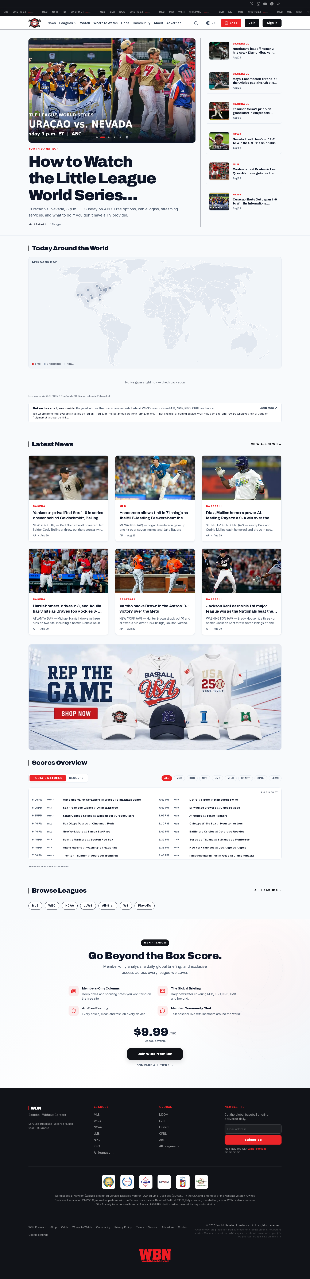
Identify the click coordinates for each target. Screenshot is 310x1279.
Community (141, 23)
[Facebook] (272, 4)
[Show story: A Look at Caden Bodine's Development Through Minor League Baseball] (114, 137)
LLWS (275, 778)
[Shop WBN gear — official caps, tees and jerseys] (155, 697)
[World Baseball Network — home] (34, 23)
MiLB (231, 778)
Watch (85, 23)
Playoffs (144, 905)
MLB (48, 396)
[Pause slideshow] (127, 137)
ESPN (55, 396)
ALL (166, 778)
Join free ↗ (268, 408)
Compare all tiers (155, 1065)
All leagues (268, 890)
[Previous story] (35, 90)
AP (34, 535)
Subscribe (253, 1139)
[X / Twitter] (252, 4)
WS (125, 905)
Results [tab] (76, 778)
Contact (183, 1227)
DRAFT (245, 778)
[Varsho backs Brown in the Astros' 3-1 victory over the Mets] (155, 592)
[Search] (196, 23)
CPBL (260, 778)
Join (251, 22)
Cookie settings (38, 1234)
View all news (266, 444)
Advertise (173, 23)
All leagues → (104, 1152)
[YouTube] (265, 4)
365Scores (62, 866)
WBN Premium (257, 1148)
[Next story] (188, 90)
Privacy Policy (123, 1227)
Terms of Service (147, 1227)
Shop (53, 1227)
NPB (205, 778)
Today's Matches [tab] (47, 778)
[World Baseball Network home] (155, 1255)
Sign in (272, 22)
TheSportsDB (69, 396)
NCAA (69, 905)
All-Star (108, 905)
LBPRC (163, 1127)
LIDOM (163, 1114)
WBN (36, 1108)
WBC (52, 905)
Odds (125, 23)
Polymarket (103, 396)
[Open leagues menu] (75, 23)
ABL (161, 1140)
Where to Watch (105, 23)
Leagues (66, 23)
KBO (192, 778)
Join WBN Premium (155, 1054)
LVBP (162, 1121)
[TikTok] (279, 4)
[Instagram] (258, 4)
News (51, 23)
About (158, 23)
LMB (217, 778)
